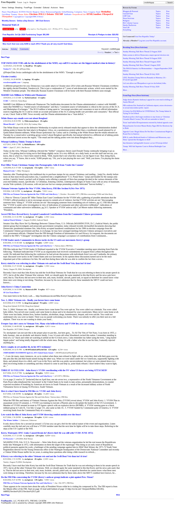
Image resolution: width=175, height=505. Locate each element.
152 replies (38, 168)
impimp (27, 79)
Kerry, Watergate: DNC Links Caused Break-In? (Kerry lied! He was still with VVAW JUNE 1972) (47, 433)
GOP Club (126, 16)
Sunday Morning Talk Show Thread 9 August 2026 (142, 62)
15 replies (39, 266)
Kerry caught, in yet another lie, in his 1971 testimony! (26, 347)
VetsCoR (126, 27)
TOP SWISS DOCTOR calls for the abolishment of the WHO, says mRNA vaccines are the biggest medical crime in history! (58, 63)
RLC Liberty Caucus (130, 23)
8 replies (39, 243)
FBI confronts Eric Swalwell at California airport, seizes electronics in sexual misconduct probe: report (147, 106)
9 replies (41, 289)
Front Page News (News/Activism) (136, 95)
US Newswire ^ (9, 439)
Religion (126, 21)
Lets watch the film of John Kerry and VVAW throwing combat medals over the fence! (41, 414)
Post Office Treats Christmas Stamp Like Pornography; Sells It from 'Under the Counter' (42, 165)
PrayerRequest (12, 12)
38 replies (39, 373)
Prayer (4, 12)
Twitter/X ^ (7, 69)
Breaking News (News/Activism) (135, 47)
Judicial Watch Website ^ (13, 220)
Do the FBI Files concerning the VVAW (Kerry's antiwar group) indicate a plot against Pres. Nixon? (47, 477)
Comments (24, 49)
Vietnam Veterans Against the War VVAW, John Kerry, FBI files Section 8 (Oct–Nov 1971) (43, 188)
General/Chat (128, 14)
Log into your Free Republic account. (153, 41)
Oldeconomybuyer (31, 121)
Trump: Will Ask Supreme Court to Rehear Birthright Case (144, 146)
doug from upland (31, 303)
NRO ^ (6, 147)
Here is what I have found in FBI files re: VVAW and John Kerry (31, 391)
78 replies (43, 303)
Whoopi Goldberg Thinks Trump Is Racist (20, 142)
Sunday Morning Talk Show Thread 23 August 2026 (142, 52)
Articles (5, 49)
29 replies (37, 191)
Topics (158, 11)
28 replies (38, 459)
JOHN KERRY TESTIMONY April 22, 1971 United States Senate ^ (29, 353)
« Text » (116, 52)
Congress (91, 12)
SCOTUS (22, 12)
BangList (36, 12)
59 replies (38, 417)
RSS (118, 495)
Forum (19, 2)
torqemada (29, 168)
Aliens (42, 12)
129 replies (40, 436)
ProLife (29, 12)
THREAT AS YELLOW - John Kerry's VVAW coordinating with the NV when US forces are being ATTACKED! (54, 370)
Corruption (78, 12)
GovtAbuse (6, 14)
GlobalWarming (67, 12)
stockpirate (28, 191)
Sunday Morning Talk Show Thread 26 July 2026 (141, 74)
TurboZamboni (31, 98)
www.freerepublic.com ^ (12, 82)
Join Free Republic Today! (145, 36)
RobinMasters (29, 144)
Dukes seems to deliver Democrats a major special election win (146, 55)
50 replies (38, 66)
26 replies (44, 121)
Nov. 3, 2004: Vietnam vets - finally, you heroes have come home (30, 300)
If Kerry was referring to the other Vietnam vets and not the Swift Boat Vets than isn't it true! (44, 456)
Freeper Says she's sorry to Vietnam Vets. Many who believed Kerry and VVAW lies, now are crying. (47, 323)
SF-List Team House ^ (11, 292)
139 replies (38, 480)
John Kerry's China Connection (16, 287)
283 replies (40, 326)
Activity (14, 49)
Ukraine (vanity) (8, 76)
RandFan (29, 66)
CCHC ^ (6, 101)
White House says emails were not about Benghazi (24, 118)
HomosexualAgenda (53, 12)
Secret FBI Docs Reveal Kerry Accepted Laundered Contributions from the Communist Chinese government (51, 214)
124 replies (52, 350)
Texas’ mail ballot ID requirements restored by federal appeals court (148, 122)
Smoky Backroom (129, 25)
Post (167, 11)
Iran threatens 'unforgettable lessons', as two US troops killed (145, 143)
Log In (25, 2)
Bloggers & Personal (130, 11)
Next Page (5, 57)
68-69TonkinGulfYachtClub (36, 350)
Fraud (98, 12)
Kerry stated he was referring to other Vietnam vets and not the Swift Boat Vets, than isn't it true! (46, 263)
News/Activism (128, 18)
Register (33, 2)
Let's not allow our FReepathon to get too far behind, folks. (144, 83)
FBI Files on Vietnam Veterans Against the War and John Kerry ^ (28, 246)
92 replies (35, 79)
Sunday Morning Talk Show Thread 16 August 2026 (142, 58)
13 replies (41, 98)
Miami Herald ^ (9, 124)
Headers (108, 52)
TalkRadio (68, 14)
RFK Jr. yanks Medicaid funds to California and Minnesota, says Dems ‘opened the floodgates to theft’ (146, 138)
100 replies (41, 144)
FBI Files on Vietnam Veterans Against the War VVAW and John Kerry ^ (31, 194)
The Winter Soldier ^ (11, 420)
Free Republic (8, 2)
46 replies (38, 394)
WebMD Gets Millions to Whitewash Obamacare (23, 95)
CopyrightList (18, 17)
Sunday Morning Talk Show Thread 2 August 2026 (142, 65)
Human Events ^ (9, 171)
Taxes (85, 12)
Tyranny (14, 14)
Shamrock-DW (31, 289)
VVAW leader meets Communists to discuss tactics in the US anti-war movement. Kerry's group (45, 240)
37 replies (39, 217)
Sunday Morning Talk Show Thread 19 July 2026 (141, 87)
